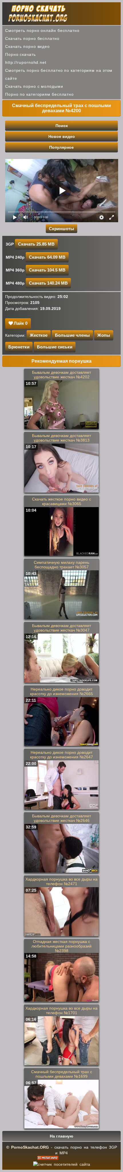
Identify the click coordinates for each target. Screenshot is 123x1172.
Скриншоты (61, 228)
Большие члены (72, 335)
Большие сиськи (54, 346)
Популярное (61, 147)
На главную (61, 1136)
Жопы (103, 335)
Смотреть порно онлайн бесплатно (42, 30)
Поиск (61, 125)
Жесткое (38, 335)
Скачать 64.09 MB (47, 257)
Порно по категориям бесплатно (39, 94)
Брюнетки (18, 346)
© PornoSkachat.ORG (27, 1147)
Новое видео (61, 136)
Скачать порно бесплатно (32, 38)
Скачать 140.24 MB (48, 283)
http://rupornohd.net (25, 62)
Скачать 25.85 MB (36, 244)
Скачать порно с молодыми (34, 86)
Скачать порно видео (27, 46)
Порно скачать (20, 54)
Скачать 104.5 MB (47, 270)
